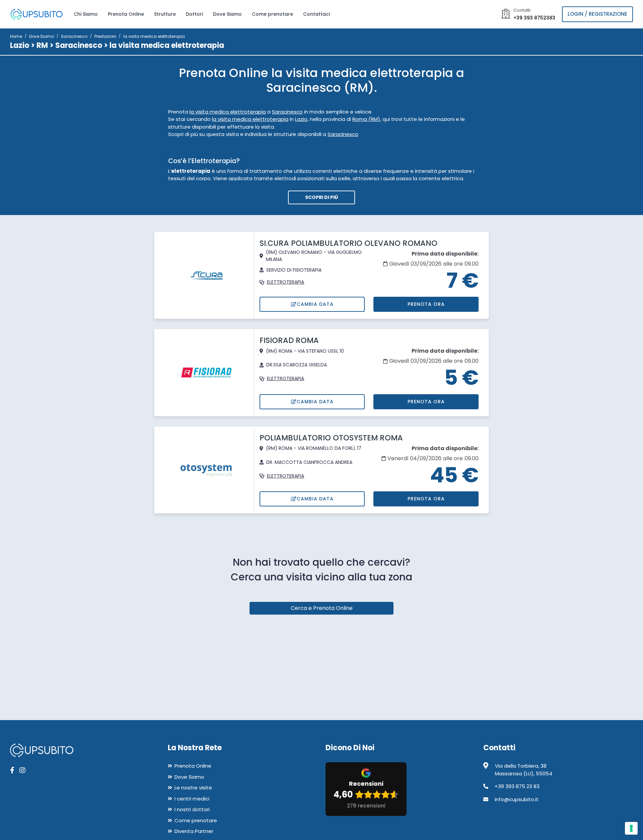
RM (42, 45)
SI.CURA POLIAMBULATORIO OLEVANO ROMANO (348, 243)
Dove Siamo (227, 14)
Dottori (194, 14)
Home (16, 36)
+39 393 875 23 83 (517, 786)
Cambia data (315, 304)
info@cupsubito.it (517, 799)
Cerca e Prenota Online (322, 608)
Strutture (165, 14)
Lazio (19, 45)
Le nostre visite (193, 787)
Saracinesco (74, 36)
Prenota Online (126, 14)
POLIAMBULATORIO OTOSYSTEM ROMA (331, 437)
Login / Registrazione (597, 13)
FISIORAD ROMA (289, 340)
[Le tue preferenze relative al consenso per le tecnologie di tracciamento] (631, 828)
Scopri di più (321, 197)
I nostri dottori (192, 809)
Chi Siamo (86, 14)
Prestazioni (105, 36)
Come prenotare (272, 14)
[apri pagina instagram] (22, 770)
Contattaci (316, 14)
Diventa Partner (193, 831)
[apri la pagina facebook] (12, 770)
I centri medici (191, 798)
